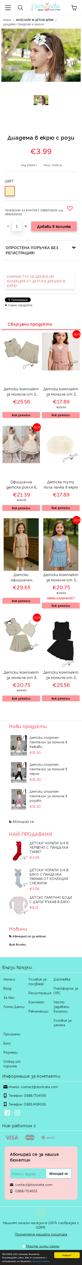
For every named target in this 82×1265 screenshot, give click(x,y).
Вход (7, 988)
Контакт (36, 1002)
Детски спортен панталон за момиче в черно (48, 769)
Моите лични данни (42, 1246)
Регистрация (39, 993)
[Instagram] (18, 1113)
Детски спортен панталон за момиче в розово (48, 796)
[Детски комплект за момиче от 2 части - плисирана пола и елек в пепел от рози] (61, 369)
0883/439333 (35, 1104)
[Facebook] (8, 1113)
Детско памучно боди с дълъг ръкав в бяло (51, 899)
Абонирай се (23, 821)
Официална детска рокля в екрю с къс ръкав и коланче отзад (21, 485)
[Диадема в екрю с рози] (41, 104)
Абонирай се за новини (29, 936)
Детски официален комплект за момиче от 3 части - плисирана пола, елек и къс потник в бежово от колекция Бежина (21, 578)
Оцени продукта (20, 305)
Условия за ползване (37, 981)
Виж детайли (21, 415)
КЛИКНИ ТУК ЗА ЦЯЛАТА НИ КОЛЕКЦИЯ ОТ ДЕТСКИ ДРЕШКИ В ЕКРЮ (36, 281)
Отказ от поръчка (11, 1063)
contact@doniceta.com (39, 1086)
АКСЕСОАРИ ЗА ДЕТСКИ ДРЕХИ (35, 19)
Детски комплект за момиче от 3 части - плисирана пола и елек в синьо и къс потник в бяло (61, 578)
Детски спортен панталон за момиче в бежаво (48, 742)
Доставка (62, 979)
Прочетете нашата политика (41, 1234)
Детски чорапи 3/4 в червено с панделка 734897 (49, 847)
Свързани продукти (30, 324)
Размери (10, 1052)
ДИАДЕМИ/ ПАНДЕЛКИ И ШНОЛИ (23, 24)
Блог (7, 1043)
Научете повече (41, 1261)
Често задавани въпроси (61, 1006)
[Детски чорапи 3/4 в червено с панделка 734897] (18, 851)
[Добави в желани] (70, 208)
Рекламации (38, 1011)
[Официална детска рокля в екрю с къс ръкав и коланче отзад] (21, 462)
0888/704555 (35, 1095)
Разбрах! (66, 1255)
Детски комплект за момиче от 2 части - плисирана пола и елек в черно (61, 675)
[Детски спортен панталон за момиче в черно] (18, 772)
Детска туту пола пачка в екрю (61, 484)
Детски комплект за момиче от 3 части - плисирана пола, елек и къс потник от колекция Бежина (21, 675)
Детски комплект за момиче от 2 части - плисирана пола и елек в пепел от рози (61, 392)
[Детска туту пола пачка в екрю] (61, 462)
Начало (7, 19)
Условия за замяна (63, 1022)
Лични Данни (13, 1006)
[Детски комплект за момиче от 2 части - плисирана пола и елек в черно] (60, 667)
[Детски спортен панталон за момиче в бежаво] (18, 745)
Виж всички (17, 944)
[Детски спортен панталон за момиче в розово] (18, 799)
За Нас (9, 997)
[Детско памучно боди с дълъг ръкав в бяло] (18, 905)
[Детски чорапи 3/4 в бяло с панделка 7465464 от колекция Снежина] (18, 878)
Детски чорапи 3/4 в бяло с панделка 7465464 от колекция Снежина (49, 876)
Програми (11, 1034)
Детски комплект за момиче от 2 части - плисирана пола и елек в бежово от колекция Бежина (21, 392)
